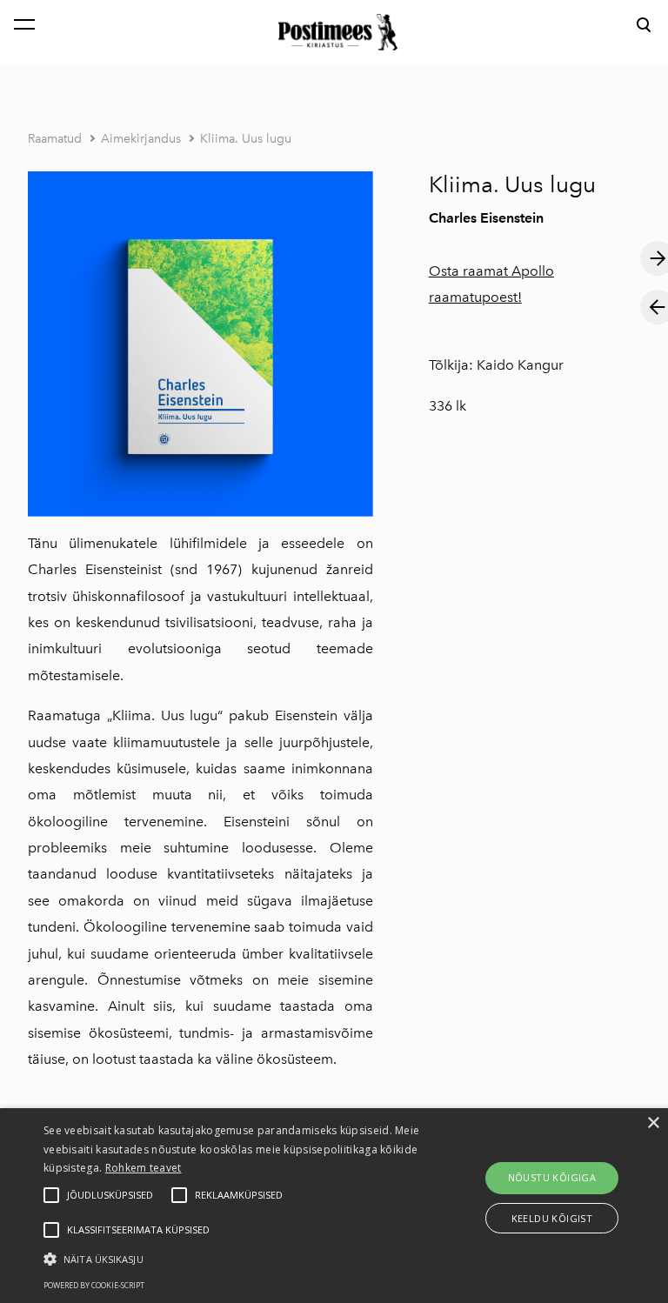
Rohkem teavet (143, 1167)
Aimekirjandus (141, 138)
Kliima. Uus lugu (245, 138)
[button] (232, 1258)
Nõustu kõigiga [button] (552, 1177)
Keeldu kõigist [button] (552, 1218)
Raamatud (55, 138)
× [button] (652, 1123)
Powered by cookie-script (93, 1285)
